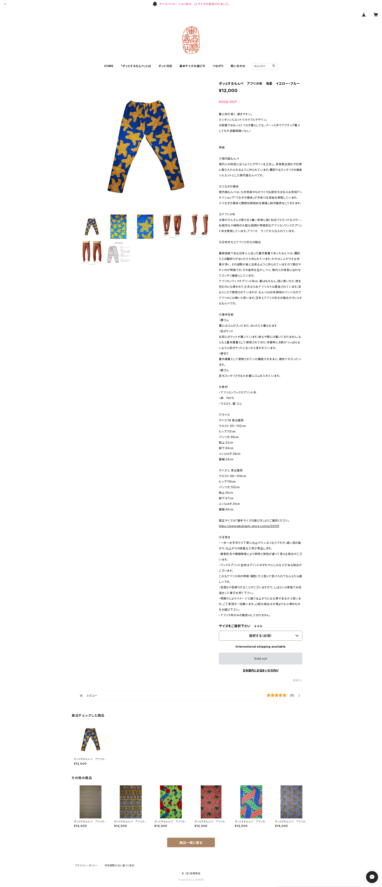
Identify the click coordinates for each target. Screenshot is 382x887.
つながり (217, 66)
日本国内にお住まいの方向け (261, 670)
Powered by (186, 879)
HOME (109, 66)
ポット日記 (165, 66)
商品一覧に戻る (191, 843)
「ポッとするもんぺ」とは (136, 66)
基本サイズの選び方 (192, 66)
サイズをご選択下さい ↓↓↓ (241, 626)
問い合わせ (238, 66)
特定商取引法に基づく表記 (119, 865)
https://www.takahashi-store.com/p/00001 (249, 526)
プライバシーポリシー (86, 865)
